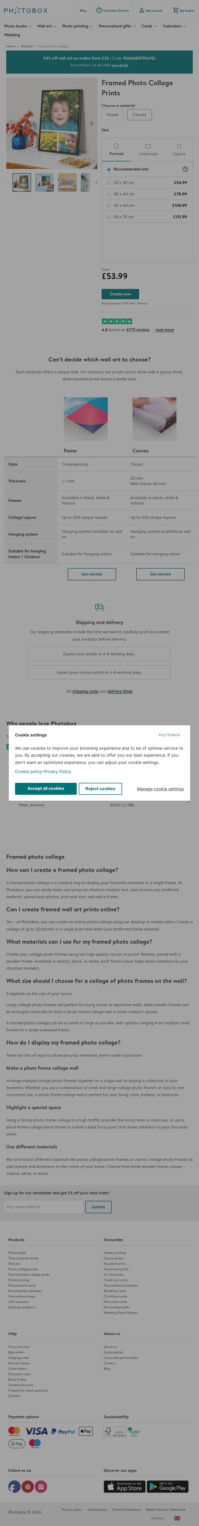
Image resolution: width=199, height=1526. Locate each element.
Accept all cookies (45, 788)
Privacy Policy (57, 771)
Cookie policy (28, 771)
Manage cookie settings (160, 788)
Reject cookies (100, 788)
